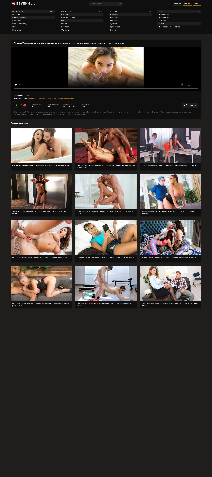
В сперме (26, 95)
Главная (177, 4)
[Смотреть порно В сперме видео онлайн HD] (30, 4)
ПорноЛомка (42, 98)
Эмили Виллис (69, 98)
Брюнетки (52, 98)
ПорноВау (32, 98)
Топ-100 (187, 4)
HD (83, 106)
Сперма (60, 98)
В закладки (190, 105)
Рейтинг (197, 4)
